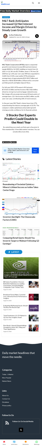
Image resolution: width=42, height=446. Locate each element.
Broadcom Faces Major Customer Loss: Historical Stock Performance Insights (15, 296)
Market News (6, 381)
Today (4, 374)
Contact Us (6, 399)
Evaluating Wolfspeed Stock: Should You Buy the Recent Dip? (15, 306)
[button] (33, 3)
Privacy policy (6, 405)
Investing (6, 17)
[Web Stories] (25, 443)
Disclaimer (5, 402)
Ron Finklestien (16, 35)
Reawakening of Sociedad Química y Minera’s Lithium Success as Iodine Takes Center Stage (20, 187)
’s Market (10, 374)
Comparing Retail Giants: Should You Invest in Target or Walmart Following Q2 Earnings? (21, 241)
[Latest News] (14, 443)
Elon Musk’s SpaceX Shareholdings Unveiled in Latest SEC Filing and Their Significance (15, 327)
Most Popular (6, 378)
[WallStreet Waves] (5, 3)
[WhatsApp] (36, 443)
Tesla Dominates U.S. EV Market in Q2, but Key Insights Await (14, 316)
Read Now (35, 150)
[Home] (4, 443)
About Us (5, 395)
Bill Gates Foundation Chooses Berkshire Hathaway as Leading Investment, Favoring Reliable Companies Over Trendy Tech (13, 284)
